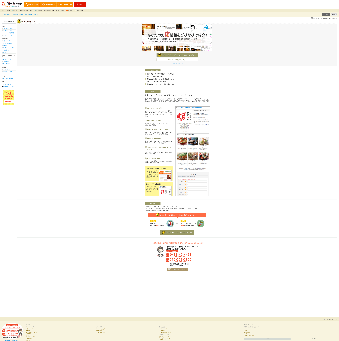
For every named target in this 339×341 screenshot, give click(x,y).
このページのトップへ (331, 319)
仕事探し (15, 10)
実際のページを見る (177, 63)
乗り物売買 (48, 10)
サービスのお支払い (101, 329)
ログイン (326, 14)
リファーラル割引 (7, 30)
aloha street (80, 10)
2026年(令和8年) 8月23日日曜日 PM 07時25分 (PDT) (325, 18)
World (245, 329)
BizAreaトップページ (8, 86)
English (314, 338)
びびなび (70, 10)
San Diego (246, 333)
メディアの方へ (163, 339)
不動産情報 (39, 10)
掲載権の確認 (99, 330)
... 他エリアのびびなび (249, 335)
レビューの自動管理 (8, 43)
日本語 (267, 338)
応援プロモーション (8, 28)
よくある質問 (162, 330)
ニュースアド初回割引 (8, 33)
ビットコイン (6, 69)
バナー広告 (6, 61)
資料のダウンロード (8, 78)
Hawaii (245, 330)
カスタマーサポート (164, 329)
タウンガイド (6, 10)
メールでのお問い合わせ (179, 269)
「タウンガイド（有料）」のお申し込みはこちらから (179, 55)
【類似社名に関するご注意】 (12, 340)
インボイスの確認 (100, 332)
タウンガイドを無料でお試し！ (177, 60)
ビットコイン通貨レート (8, 72)
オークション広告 (59, 10)
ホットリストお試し (8, 35)
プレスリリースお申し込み (165, 338)
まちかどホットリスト (27, 10)
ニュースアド (6, 63)
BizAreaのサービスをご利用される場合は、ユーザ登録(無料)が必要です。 (21, 14)
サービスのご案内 (9, 21)
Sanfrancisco (247, 332)
